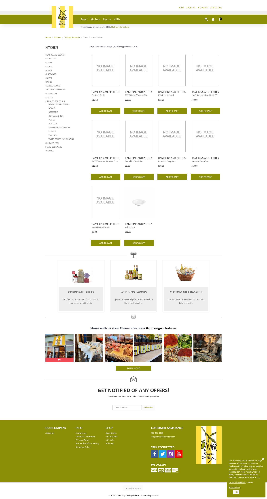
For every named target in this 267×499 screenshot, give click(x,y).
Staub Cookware (53, 146)
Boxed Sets (111, 432)
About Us (190, 7)
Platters (53, 123)
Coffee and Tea (56, 115)
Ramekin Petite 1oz (101, 227)
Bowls (52, 108)
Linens (48, 81)
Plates (52, 119)
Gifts (117, 19)
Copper (48, 62)
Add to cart (105, 110)
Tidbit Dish (130, 227)
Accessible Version (133, 488)
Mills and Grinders (55, 89)
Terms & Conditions (237, 482)
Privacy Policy (234, 487)
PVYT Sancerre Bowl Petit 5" (204, 95)
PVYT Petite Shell (166, 95)
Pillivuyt (110, 443)
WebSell (155, 495)
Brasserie (53, 111)
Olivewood (51, 93)
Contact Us (216, 7)
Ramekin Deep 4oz (166, 161)
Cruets (48, 66)
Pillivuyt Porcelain (72, 37)
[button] (220, 19)
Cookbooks (50, 58)
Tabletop (53, 135)
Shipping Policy (83, 447)
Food (84, 19)
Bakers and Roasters (59, 104)
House (107, 19)
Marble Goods (52, 85)
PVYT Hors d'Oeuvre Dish (136, 95)
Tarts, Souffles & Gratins (61, 139)
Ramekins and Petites (59, 127)
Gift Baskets (111, 436)
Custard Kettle (98, 95)
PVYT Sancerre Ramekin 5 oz (105, 161)
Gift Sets (110, 439)
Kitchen (95, 19)
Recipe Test (203, 7)
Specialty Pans (52, 142)
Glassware (50, 74)
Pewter (49, 97)
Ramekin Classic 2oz (134, 161)
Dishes (48, 70)
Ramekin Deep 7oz (200, 161)
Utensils (49, 150)
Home (181, 7)
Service (52, 131)
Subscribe (148, 407)
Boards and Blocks (54, 54)
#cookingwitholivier (161, 327)
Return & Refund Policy (87, 443)
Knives (48, 77)
